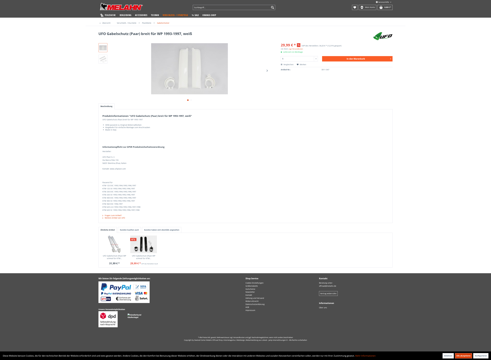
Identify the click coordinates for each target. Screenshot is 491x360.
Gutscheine (250, 289)
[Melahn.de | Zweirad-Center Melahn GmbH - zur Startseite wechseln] (121, 8)
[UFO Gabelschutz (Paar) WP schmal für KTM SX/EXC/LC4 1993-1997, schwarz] (143, 244)
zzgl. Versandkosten (296, 49)
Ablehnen (448, 356)
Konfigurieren (481, 356)
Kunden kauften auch (129, 230)
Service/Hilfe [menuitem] (383, 2)
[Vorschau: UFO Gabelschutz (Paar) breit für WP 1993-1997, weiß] (102, 47)
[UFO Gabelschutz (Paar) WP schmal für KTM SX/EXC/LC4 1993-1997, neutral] (114, 244)
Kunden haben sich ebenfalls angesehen (161, 230)
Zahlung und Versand (255, 298)
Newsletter (250, 292)
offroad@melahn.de (327, 286)
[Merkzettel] (355, 7)
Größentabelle (252, 286)
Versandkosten (239, 337)
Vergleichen (288, 64)
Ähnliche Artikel (108, 230)
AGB (247, 307)
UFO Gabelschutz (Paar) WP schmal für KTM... (114, 257)
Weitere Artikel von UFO (114, 218)
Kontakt (249, 295)
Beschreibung (106, 106)
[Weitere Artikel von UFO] (383, 36)
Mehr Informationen (365, 355)
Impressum (250, 310)
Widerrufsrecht (252, 301)
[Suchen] (272, 7)
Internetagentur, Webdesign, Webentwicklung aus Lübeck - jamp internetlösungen (254, 340)
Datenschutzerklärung (255, 304)
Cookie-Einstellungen (255, 283)
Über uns (323, 307)
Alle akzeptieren (463, 356)
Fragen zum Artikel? (113, 215)
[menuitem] (234, 7)
